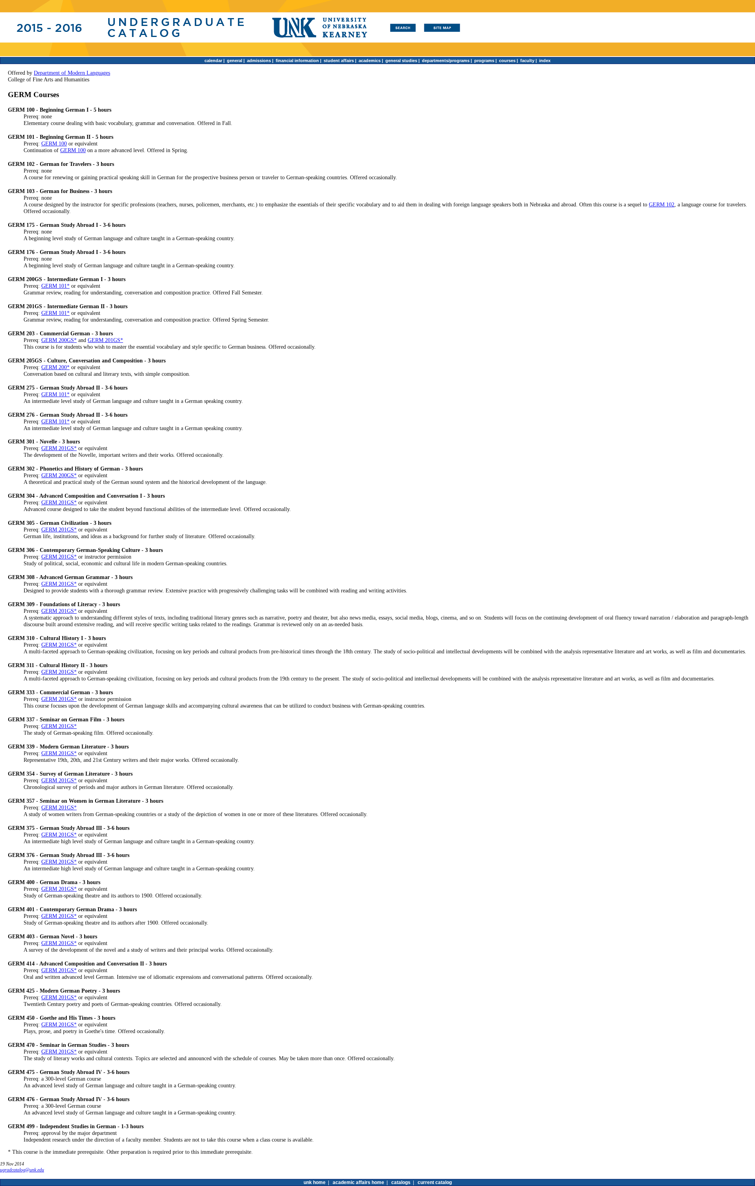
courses (507, 60)
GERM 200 (54, 367)
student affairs (339, 60)
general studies (401, 60)
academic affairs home (358, 1182)
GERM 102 (661, 204)
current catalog (435, 1182)
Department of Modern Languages (72, 73)
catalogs (401, 1182)
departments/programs (446, 60)
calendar (213, 60)
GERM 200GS (57, 340)
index (545, 60)
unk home (315, 1182)
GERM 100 (54, 143)
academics (370, 60)
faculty (527, 60)
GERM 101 (54, 286)
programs (484, 60)
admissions (259, 60)
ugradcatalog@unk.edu (22, 1170)
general (234, 60)
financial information (297, 60)
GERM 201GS (104, 340)
